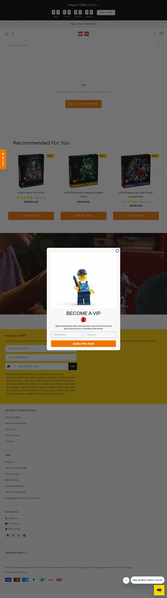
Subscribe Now (83, 343)
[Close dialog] (117, 250)
